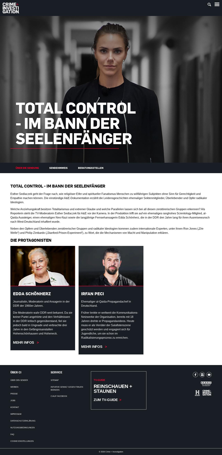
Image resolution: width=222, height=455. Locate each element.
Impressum (15, 414)
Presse (14, 394)
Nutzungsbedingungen (22, 428)
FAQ (12, 434)
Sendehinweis (58, 167)
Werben (14, 387)
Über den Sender (19, 380)
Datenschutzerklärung (23, 421)
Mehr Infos (24, 342)
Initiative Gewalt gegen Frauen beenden (67, 388)
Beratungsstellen (90, 167)
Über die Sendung (27, 167)
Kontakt (14, 407)
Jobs (12, 400)
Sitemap (54, 380)
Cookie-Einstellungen (22, 441)
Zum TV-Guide (106, 400)
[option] (111, 89)
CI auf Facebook (59, 396)
